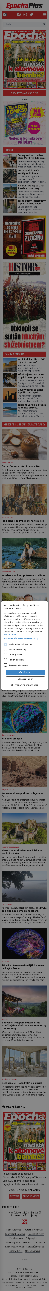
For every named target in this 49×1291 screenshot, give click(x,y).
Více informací (10, 634)
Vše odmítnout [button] (25, 679)
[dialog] (24, 645)
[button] (24, 638)
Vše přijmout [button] (25, 672)
